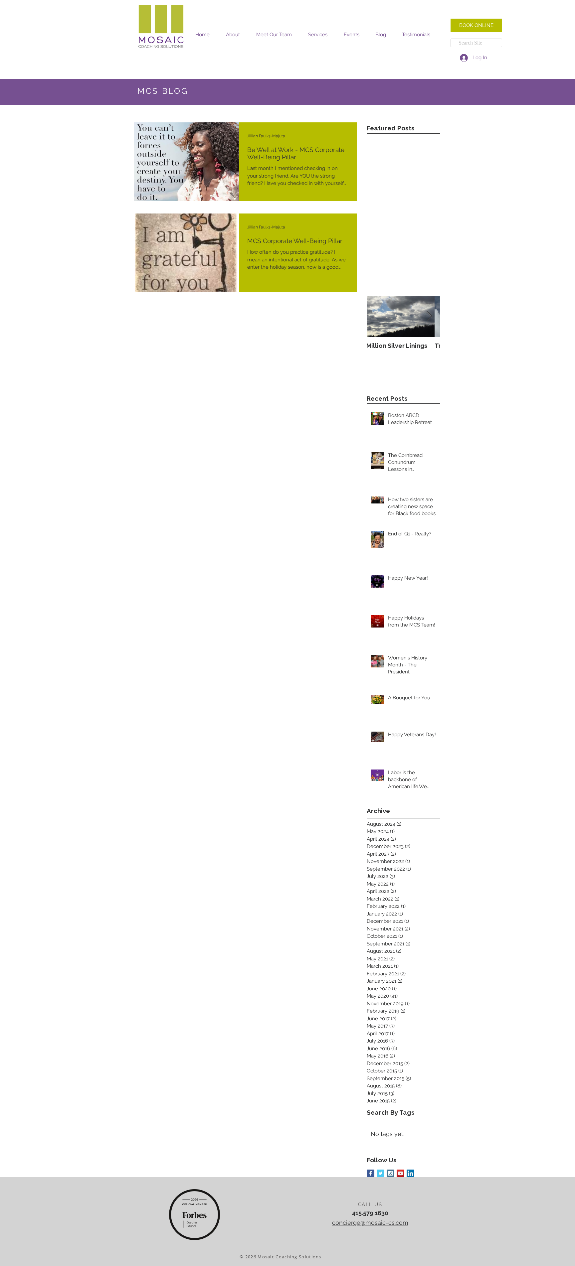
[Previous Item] (377, 316)
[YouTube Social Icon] (400, 1173)
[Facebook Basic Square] (370, 1173)
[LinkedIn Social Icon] (410, 1173)
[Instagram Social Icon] (390, 1173)
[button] (233, 35)
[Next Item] (429, 316)
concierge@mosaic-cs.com (370, 1222)
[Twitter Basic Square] (380, 1173)
